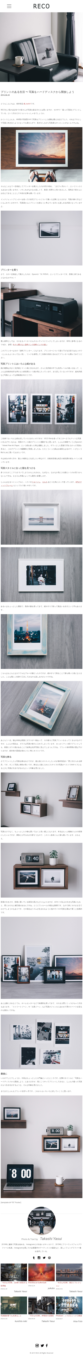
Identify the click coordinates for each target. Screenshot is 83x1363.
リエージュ (36, 482)
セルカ (44, 482)
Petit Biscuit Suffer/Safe (37, 1283)
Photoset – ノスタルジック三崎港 (69, 1316)
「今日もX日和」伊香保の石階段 (41, 1316)
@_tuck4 (27, 103)
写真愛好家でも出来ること (11, 1316)
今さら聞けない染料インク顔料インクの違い (30, 344)
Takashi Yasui (51, 1238)
